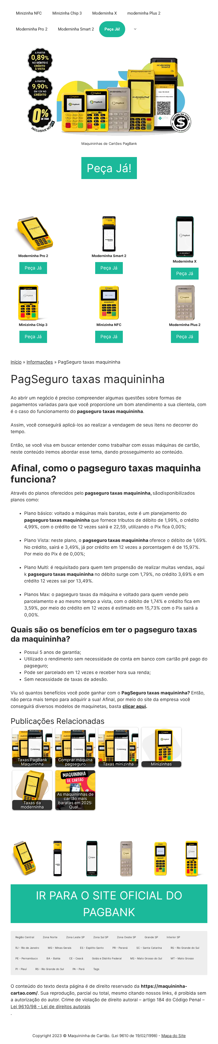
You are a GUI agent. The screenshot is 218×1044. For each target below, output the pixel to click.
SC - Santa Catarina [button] (149, 947)
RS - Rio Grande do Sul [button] (185, 947)
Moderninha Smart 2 (76, 29)
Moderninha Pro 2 (31, 29)
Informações (40, 362)
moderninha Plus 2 (143, 13)
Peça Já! (112, 29)
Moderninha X (104, 13)
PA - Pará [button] (79, 969)
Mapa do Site (173, 1035)
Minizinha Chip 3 (67, 13)
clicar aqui (134, 706)
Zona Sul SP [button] (100, 937)
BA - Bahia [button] (53, 958)
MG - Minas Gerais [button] (59, 947)
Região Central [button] (24, 937)
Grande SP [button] (151, 937)
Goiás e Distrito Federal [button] (106, 958)
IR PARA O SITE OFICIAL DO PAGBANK (109, 904)
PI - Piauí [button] (21, 969)
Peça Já (33, 268)
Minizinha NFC (29, 13)
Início (16, 362)
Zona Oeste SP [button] (126, 937)
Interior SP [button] (173, 937)
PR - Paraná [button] (120, 947)
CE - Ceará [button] (76, 958)
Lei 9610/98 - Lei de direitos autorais (50, 1006)
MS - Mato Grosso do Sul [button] (146, 958)
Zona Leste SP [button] (75, 937)
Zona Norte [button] (50, 937)
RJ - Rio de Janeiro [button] (27, 947)
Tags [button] (96, 969)
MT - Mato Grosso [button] (182, 958)
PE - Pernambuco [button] (26, 958)
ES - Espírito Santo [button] (92, 947)
